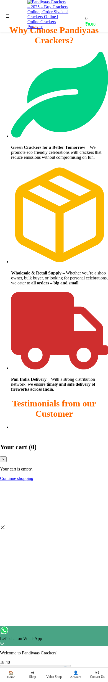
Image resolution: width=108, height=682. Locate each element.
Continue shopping (16, 478)
